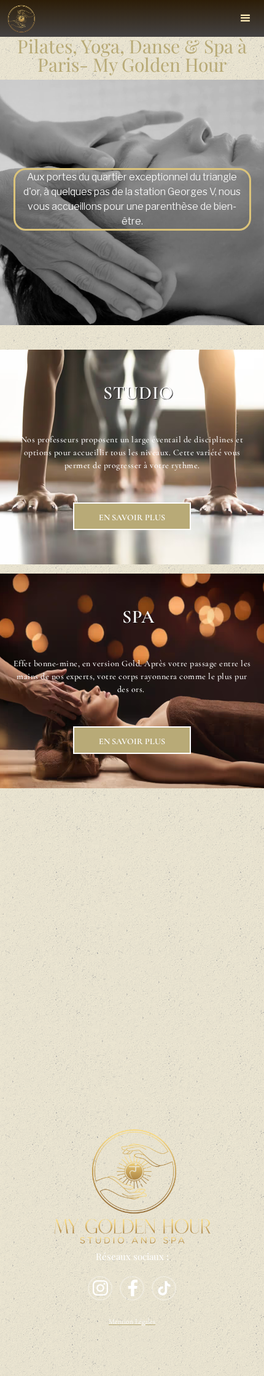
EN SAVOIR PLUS (132, 517)
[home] (21, 17)
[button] (245, 18)
